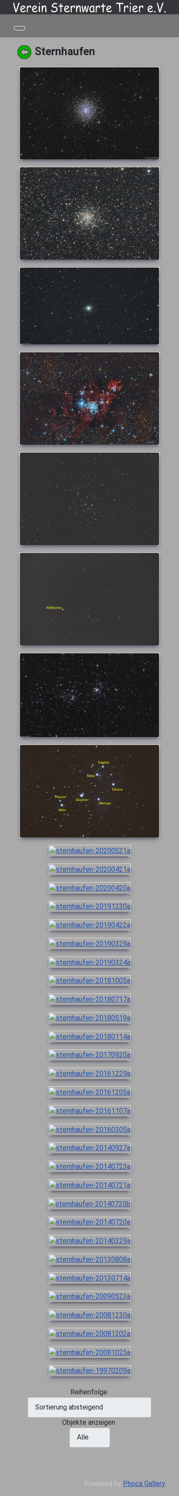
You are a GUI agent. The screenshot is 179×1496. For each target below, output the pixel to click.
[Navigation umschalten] (19, 28)
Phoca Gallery (144, 1483)
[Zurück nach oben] (168, 1485)
